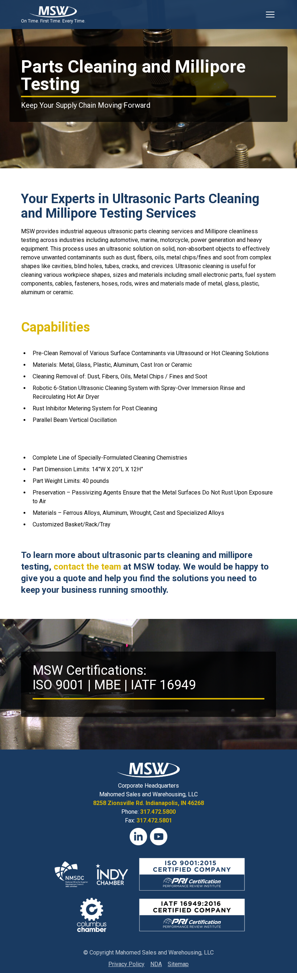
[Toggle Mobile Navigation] (270, 14)
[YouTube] (158, 836)
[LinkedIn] (138, 836)
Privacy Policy (126, 964)
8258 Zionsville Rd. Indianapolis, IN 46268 (148, 803)
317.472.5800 (158, 811)
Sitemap (178, 964)
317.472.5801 (154, 820)
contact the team (87, 567)
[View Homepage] (53, 11)
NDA (156, 964)
